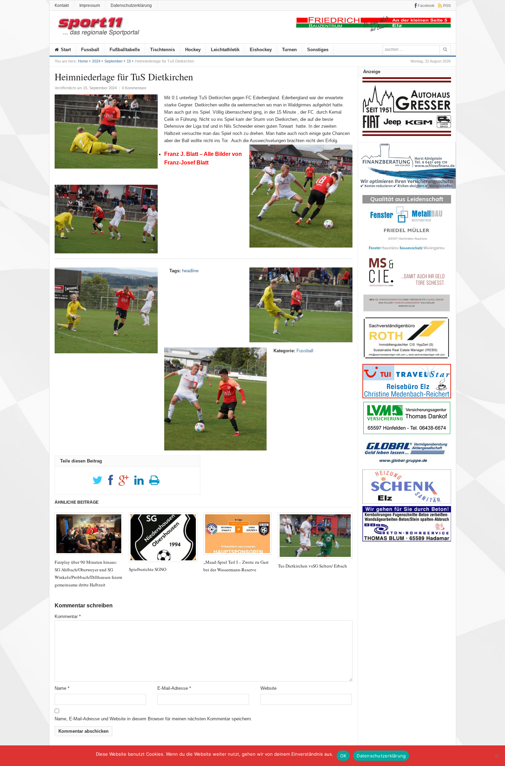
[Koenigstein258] (407, 191)
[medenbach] (406, 396)
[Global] (406, 465)
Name (62, 688)
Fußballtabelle (125, 49)
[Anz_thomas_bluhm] (406, 539)
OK (343, 755)
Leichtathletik (225, 49)
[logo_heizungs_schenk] (406, 502)
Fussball (90, 49)
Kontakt (62, 5)
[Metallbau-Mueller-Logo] (406, 252)
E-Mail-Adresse (174, 688)
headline (190, 270)
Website (268, 688)
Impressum (89, 5)
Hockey (193, 49)
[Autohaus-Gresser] (406, 134)
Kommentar (68, 616)
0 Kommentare (134, 88)
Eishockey (261, 49)
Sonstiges (317, 49)
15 (129, 61)
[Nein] (496, 755)
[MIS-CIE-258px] (406, 311)
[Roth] (406, 360)
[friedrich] (373, 29)
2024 (96, 61)
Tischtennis (162, 49)
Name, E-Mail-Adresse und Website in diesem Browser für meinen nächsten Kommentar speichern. (153, 718)
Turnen (289, 49)
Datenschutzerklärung (131, 5)
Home (83, 61)
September (113, 61)
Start (65, 49)
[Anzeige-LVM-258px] (406, 433)
